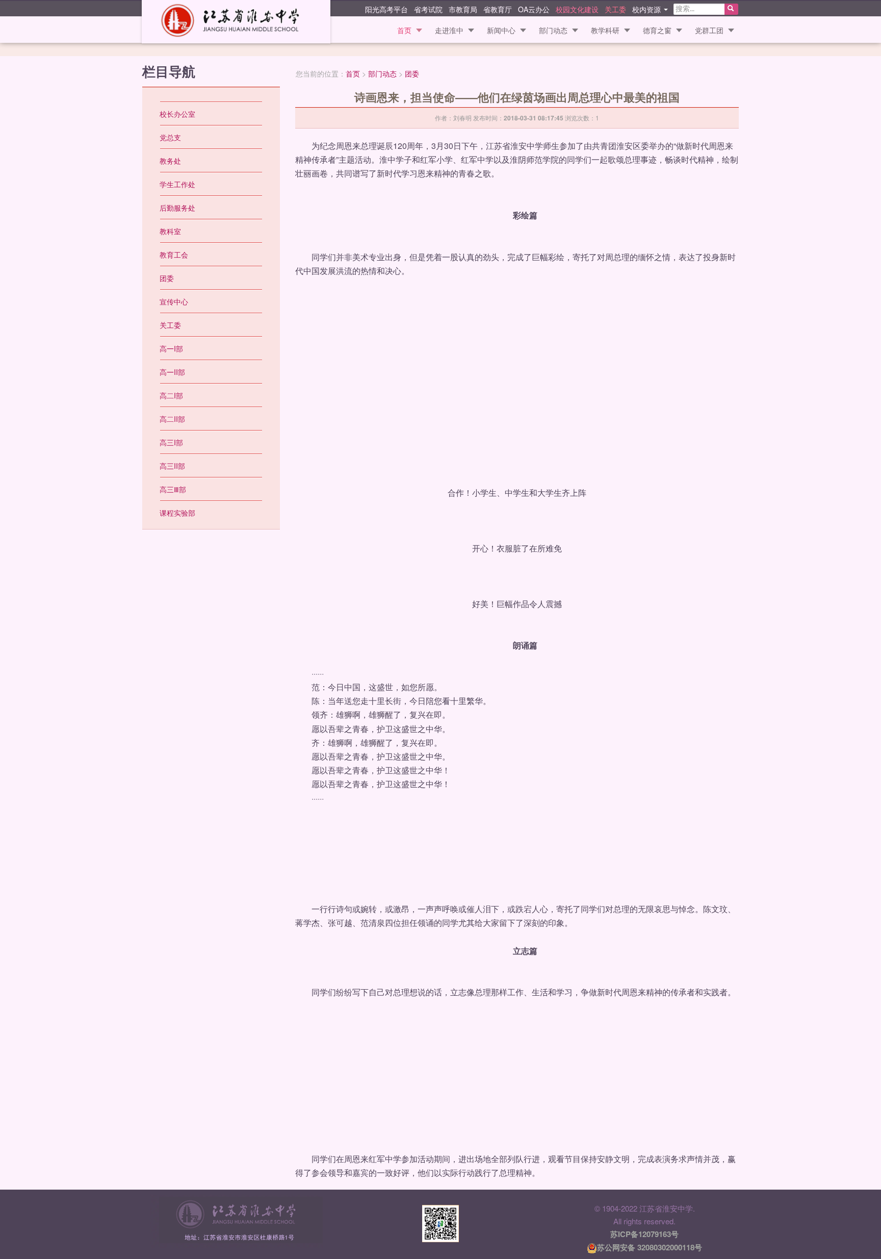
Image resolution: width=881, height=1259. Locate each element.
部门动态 (553, 30)
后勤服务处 (177, 208)
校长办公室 (177, 114)
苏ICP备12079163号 (644, 1234)
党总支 (170, 137)
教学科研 (605, 30)
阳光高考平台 (386, 9)
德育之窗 (657, 30)
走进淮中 (449, 30)
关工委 (615, 9)
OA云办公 (534, 9)
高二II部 (172, 419)
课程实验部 (177, 513)
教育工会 (174, 254)
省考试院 (428, 9)
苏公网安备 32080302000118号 (649, 1247)
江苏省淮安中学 (236, 21)
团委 (412, 73)
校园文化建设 (577, 9)
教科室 (170, 231)
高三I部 (171, 442)
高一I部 (171, 348)
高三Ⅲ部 (173, 489)
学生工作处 (177, 184)
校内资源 (647, 9)
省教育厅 (497, 9)
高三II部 (172, 466)
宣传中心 (174, 301)
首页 (404, 30)
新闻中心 (501, 30)
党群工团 (709, 30)
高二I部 (171, 395)
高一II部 (172, 372)
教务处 (170, 161)
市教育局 (463, 9)
